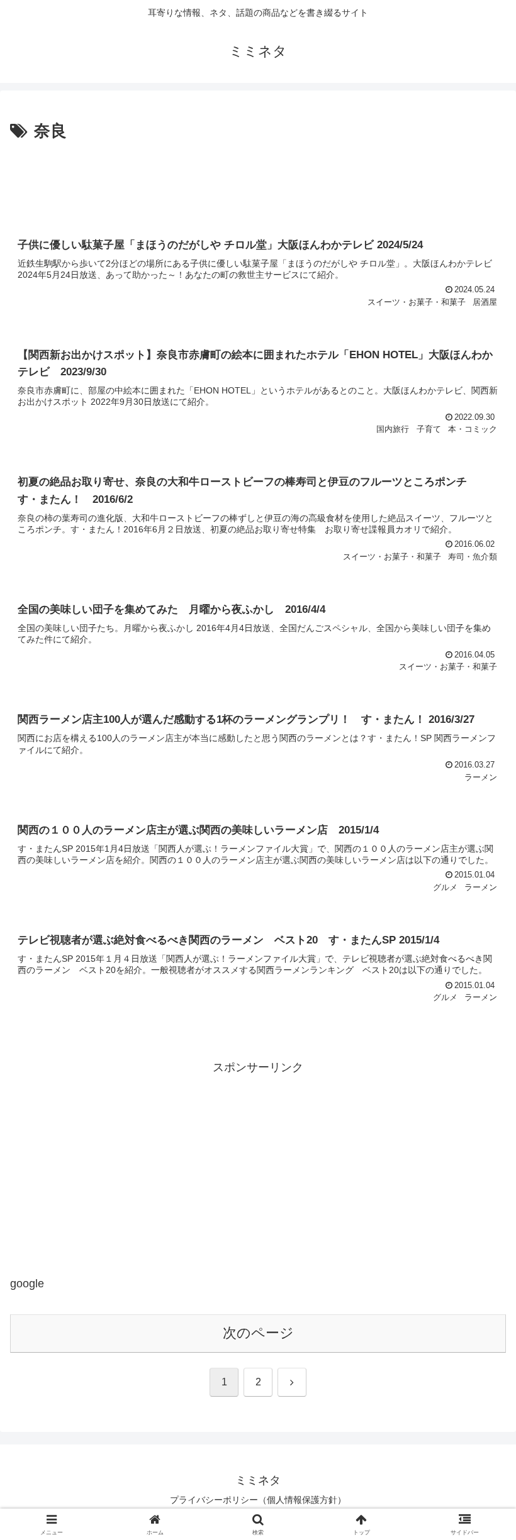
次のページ (258, 1333)
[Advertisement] (258, 179)
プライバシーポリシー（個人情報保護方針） (258, 1500)
